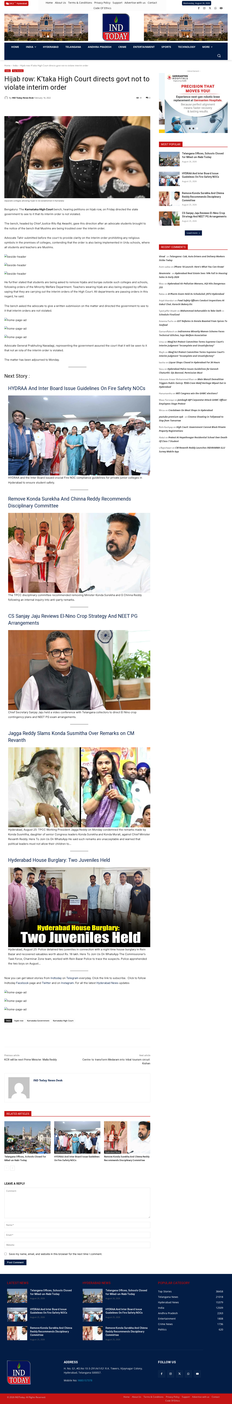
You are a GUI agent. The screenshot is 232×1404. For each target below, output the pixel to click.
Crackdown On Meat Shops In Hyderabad (190, 410)
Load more (192, 232)
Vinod (162, 256)
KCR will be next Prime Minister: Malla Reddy (30, 1059)
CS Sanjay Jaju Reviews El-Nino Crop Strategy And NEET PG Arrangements (73, 619)
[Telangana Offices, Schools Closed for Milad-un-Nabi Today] (27, 1137)
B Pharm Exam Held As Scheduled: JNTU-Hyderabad (196, 293)
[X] (210, 8)
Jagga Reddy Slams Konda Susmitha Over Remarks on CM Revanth (71, 736)
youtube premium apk (171, 416)
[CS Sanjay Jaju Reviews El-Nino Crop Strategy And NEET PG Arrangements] (169, 218)
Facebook (22, 983)
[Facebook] (199, 8)
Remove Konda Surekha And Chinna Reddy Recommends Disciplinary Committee (69, 502)
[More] (69, 1037)
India (15, 65)
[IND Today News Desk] (6, 98)
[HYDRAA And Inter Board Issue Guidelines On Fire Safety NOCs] (77, 1137)
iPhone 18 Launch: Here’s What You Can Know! (199, 266)
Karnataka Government (38, 1020)
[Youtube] (221, 8)
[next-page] (12, 1168)
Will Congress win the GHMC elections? (197, 393)
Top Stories (18, 70)
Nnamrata (164, 273)
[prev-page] (6, 1168)
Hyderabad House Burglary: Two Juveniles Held (59, 860)
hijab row (18, 1020)
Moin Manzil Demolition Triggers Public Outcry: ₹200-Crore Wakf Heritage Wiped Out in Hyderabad (192, 383)
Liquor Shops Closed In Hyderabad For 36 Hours (194, 362)
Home (7, 65)
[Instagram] (204, 8)
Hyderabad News (107, 983)
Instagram (67, 983)
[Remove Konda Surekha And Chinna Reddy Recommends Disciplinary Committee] (127, 1137)
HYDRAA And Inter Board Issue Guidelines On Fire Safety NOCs (76, 388)
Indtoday (56, 978)
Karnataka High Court (63, 1020)
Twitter (46, 983)
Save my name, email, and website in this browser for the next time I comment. (55, 1253)
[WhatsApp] (216, 8)
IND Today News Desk (23, 97)
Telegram (72, 978)
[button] (44, 36)
